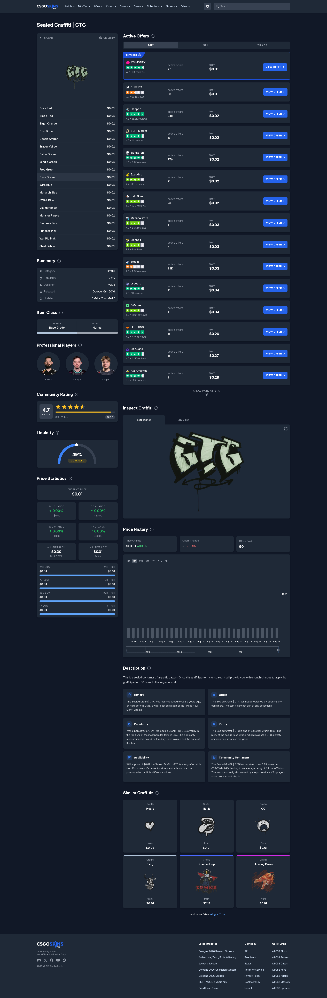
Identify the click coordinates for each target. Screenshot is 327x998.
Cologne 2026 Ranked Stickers (216, 951)
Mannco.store (139, 218)
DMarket (136, 305)
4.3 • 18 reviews (134, 293)
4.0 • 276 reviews (136, 205)
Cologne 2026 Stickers (211, 975)
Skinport (136, 109)
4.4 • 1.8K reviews (136, 380)
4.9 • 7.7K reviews (136, 336)
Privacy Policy (252, 975)
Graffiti (111, 271)
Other (184, 6)
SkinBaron (137, 152)
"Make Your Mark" (103, 298)
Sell (206, 45)
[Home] (50, 6)
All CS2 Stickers (281, 957)
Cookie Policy (252, 981)
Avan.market (139, 370)
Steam (135, 261)
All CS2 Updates (281, 988)
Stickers (170, 6)
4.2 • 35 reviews (135, 184)
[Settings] (207, 6)
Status (248, 963)
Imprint (248, 988)
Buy (151, 45)
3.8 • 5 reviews (134, 249)
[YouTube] (59, 960)
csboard (136, 283)
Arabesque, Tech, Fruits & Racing (217, 957)
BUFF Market (139, 131)
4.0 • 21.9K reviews (136, 314)
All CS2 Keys (279, 969)
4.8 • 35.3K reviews (136, 118)
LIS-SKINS (137, 327)
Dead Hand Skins (208, 988)
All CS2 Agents (280, 975)
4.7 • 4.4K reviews (136, 358)
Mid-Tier (83, 6)
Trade (262, 45)
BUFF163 (136, 87)
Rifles (97, 6)
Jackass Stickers (208, 963)
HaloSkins (137, 196)
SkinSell (136, 240)
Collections (153, 6)
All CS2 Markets (281, 981)
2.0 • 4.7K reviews (136, 271)
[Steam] (66, 960)
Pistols (68, 6)
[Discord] (40, 960)
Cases (137, 6)
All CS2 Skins (279, 951)
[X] (47, 960)
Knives (110, 6)
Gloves (124, 6)
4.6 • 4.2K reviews (136, 162)
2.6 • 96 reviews (135, 96)
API (246, 951)
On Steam (109, 37)
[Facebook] (53, 960)
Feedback (250, 957)
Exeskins (136, 174)
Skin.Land (137, 349)
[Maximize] (286, 428)
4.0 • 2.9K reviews (136, 227)
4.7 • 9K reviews (135, 72)
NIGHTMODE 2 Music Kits (213, 981)
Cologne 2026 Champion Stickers (217, 969)
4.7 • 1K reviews (135, 140)
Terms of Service (254, 969)
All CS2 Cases (280, 963)
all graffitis (217, 914)
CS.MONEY (138, 62)
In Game (48, 37)
